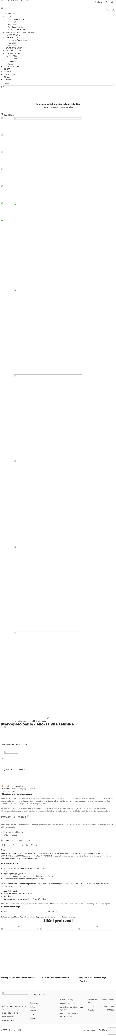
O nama (33, 1014)
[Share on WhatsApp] (27, 845)
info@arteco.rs (8, 1017)
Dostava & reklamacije (15, 832)
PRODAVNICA (9, 14)
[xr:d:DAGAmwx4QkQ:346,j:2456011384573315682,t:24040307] (48, 417)
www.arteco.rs (8, 1020)
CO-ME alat (12, 59)
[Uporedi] (110, 10)
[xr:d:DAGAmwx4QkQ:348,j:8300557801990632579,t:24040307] (48, 589)
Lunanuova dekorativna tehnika (55, 977)
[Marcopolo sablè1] (7, 126)
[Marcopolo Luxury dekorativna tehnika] (19, 951)
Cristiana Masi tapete (16, 19)
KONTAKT (7, 79)
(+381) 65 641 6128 (11, 791)
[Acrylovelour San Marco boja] (97, 951)
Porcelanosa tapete (15, 27)
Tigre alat (11, 64)
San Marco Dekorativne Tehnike (62, 107)
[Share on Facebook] (18, 845)
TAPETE (8, 16)
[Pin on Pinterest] (22, 845)
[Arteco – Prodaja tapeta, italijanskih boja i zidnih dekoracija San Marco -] (29, 8)
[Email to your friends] (36, 845)
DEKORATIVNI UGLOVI (14, 48)
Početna (44, 107)
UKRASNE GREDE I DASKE (15, 51)
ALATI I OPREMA (12, 56)
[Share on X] (13, 845)
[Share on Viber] (32, 845)
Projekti (33, 1011)
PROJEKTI (7, 72)
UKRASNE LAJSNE (12, 37)
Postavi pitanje (12, 835)
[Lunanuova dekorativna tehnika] (58, 951)
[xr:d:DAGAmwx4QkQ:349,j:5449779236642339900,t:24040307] (48, 674)
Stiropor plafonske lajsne (17, 40)
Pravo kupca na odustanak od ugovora (71, 1008)
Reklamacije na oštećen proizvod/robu (69, 1014)
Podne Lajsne (13, 43)
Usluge (32, 1007)
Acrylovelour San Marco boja (92, 977)
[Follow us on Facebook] (31, 995)
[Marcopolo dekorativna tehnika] (2, 734)
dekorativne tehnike (59, 917)
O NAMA (7, 77)
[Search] (113, 10)
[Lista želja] (107, 10)
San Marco (72, 917)
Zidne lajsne (12, 45)
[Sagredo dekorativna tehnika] (2, 760)
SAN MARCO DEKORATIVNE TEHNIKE (20, 32)
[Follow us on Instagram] (35, 995)
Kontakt (33, 1018)
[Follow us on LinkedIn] (39, 995)
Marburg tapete (14, 22)
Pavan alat (12, 61)
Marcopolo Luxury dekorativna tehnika (19, 977)
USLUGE (7, 69)
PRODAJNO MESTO (11, 66)
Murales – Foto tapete (16, 30)
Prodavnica (34, 1003)
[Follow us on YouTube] (44, 995)
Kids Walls (12, 24)
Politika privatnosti (67, 1003)
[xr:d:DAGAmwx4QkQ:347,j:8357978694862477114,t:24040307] (48, 503)
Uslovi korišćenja (67, 1000)
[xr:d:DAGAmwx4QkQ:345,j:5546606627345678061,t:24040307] (48, 331)
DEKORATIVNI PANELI (14, 53)
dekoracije (46, 917)
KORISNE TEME (9, 74)
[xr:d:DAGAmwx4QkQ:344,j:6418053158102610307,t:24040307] (48, 246)
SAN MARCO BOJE (13, 35)
